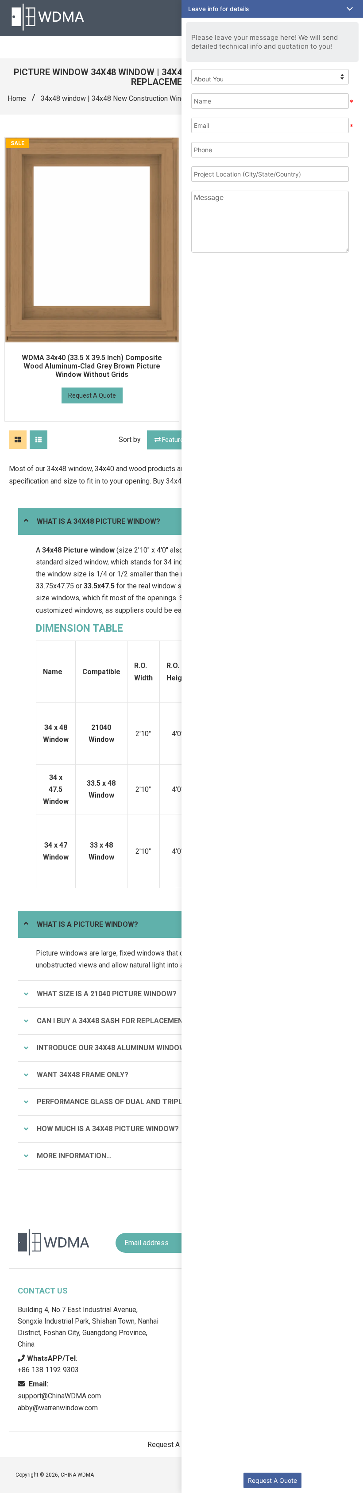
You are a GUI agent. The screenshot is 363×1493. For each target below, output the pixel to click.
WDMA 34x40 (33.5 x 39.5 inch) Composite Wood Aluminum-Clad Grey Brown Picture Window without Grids (92, 366)
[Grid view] (18, 439)
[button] (272, 9)
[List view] (38, 439)
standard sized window (72, 562)
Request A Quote (92, 395)
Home (17, 98)
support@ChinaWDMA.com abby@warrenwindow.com (59, 1396)
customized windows (69, 610)
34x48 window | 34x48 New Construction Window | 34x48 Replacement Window (165, 98)
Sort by (130, 439)
